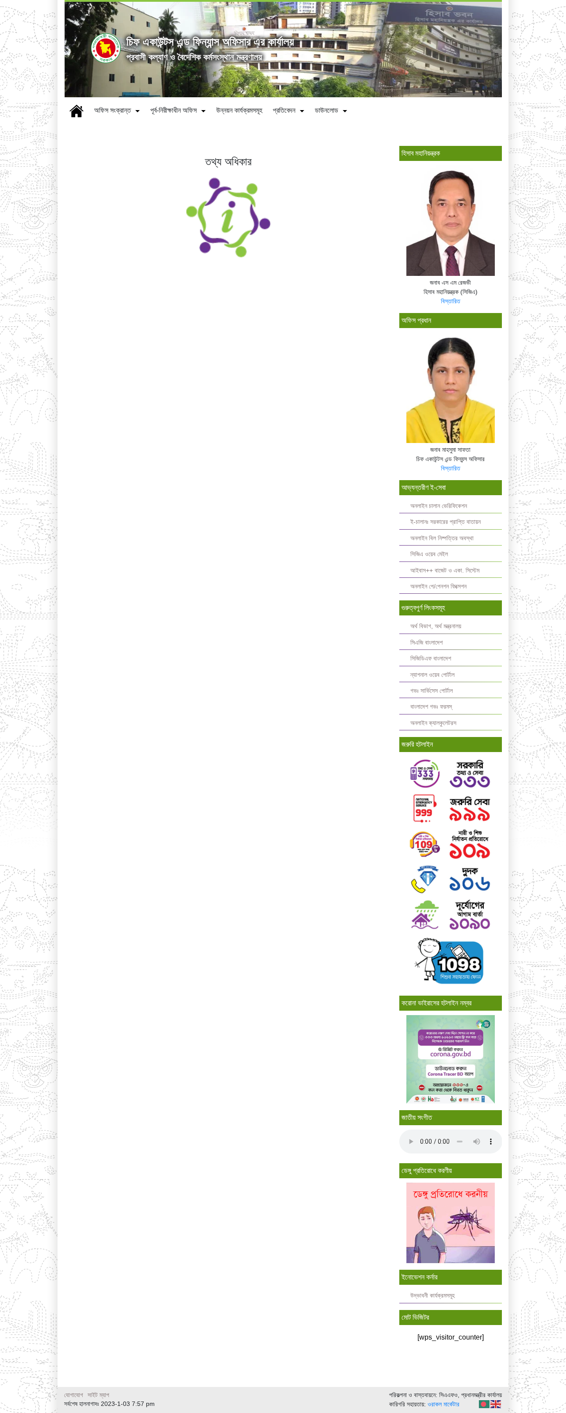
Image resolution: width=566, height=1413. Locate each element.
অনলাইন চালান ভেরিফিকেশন (438, 506)
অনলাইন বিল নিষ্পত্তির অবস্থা (442, 538)
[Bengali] (484, 1403)
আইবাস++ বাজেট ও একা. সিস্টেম (444, 570)
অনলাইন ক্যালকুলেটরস (433, 723)
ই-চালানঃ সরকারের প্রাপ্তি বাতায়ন (445, 522)
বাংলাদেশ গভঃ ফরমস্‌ (431, 706)
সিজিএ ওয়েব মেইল (429, 554)
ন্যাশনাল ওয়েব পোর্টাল (432, 675)
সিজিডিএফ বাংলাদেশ (430, 658)
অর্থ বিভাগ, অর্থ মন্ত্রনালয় (435, 626)
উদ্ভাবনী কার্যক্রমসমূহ (432, 1295)
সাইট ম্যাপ (98, 1394)
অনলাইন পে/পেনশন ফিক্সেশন (438, 586)
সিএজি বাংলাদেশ (426, 642)
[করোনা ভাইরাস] (450, 1059)
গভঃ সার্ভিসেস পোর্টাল (431, 690)
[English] (496, 1403)
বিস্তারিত (450, 301)
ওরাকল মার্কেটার (443, 1404)
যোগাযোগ (73, 1394)
